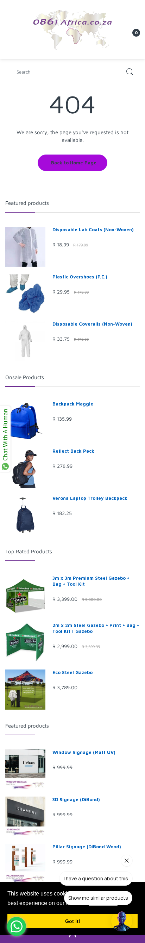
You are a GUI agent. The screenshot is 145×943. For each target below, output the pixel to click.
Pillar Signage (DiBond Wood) (86, 846)
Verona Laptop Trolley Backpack (89, 498)
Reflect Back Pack (73, 451)
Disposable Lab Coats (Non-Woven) (93, 229)
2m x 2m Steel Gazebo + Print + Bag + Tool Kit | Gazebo (95, 628)
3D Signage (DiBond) (76, 799)
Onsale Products (24, 377)
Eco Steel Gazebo (72, 672)
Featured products (27, 203)
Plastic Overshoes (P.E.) (79, 276)
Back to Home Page (73, 162)
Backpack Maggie (72, 404)
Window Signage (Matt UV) (83, 752)
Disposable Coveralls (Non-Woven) (92, 324)
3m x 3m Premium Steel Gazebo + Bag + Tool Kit (91, 581)
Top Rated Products (28, 551)
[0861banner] (72, 29)
